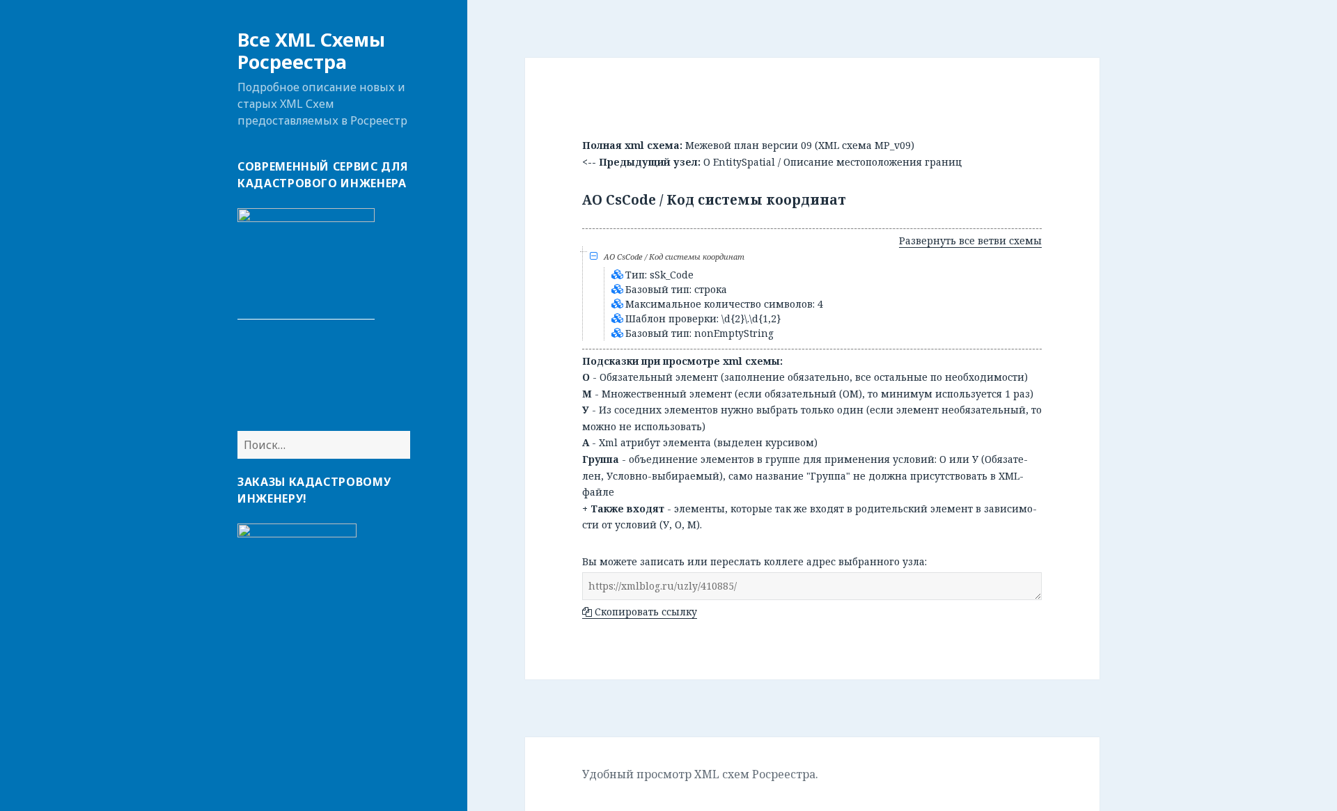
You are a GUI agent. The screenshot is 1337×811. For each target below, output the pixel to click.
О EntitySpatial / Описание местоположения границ (832, 161)
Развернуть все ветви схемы (970, 240)
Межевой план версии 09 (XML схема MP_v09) (799, 145)
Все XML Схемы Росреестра (311, 50)
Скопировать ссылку (644, 611)
